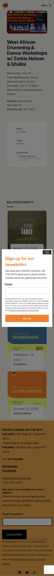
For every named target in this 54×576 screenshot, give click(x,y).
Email (8, 284)
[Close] (47, 252)
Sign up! (27, 318)
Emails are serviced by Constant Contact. (24, 310)
